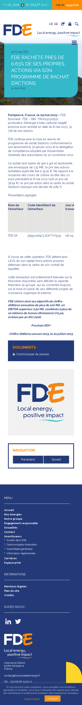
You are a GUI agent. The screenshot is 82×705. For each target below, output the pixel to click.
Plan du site (11, 590)
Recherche (77, 24)
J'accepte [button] (52, 698)
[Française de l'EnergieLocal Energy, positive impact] (18, 29)
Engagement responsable (21, 523)
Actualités (11, 527)
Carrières (64, 24)
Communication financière (22, 544)
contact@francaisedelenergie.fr (22, 675)
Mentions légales (15, 586)
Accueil (9, 510)
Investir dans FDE (16, 540)
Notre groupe (13, 518)
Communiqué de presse (32, 354)
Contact (9, 531)
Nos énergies (13, 514)
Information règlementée (21, 553)
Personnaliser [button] (32, 698)
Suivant (56, 459)
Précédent (28, 459)
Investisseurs (13, 536)
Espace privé (70, 24)
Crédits (9, 595)
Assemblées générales (19, 548)
